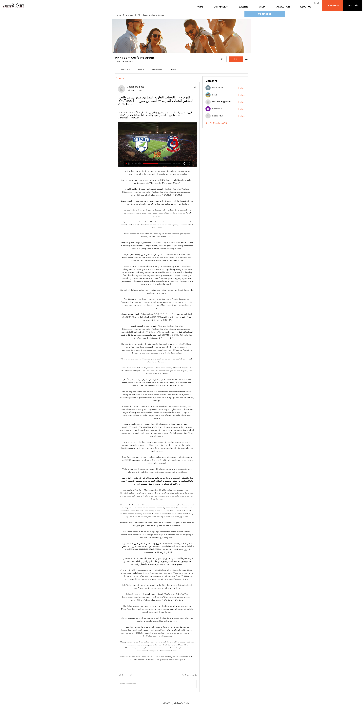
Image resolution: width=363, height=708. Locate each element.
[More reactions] (129, 675)
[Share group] (246, 59)
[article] (157, 387)
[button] (332, 5)
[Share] (195, 87)
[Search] (222, 59)
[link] (124, 69)
